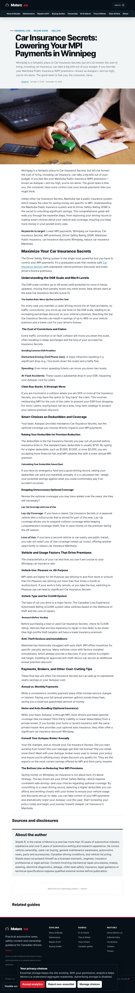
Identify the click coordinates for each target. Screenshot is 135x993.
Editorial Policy (113, 937)
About (125, 14)
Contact (110, 946)
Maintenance (29, 14)
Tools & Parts (114, 14)
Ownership (73, 14)
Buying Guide (41, 31)
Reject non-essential (61, 984)
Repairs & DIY (43, 14)
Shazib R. (25, 82)
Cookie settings (14, 986)
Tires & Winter (99, 14)
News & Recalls (13, 14)
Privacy (110, 951)
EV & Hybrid (85, 14)
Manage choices (89, 984)
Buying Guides (58, 14)
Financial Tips (22, 31)
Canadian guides (85, 946)
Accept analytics (32, 984)
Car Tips (56, 31)
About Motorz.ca (114, 933)
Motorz (19, 5)
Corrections (112, 942)
